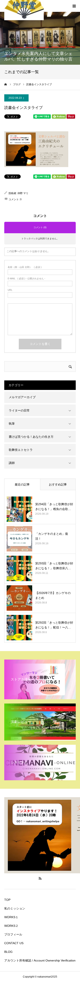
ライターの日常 (19, 410)
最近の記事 (22, 484)
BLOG (8, 951)
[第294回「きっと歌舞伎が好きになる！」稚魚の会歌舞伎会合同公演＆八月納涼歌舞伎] (19, 509)
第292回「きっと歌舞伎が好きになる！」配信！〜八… (54, 625)
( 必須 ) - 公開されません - (26, 278)
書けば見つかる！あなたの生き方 (31, 436)
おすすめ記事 (58, 484)
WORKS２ (11, 925)
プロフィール (13, 934)
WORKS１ (11, 917)
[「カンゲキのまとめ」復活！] (19, 538)
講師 (12, 463)
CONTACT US (13, 943)
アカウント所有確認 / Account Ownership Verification (40, 960)
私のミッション (14, 908)
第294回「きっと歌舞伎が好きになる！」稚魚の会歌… (54, 506)
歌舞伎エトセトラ (21, 449)
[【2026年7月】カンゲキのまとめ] (19, 598)
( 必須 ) (25, 267)
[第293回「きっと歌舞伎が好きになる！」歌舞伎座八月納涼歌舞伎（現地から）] (19, 568)
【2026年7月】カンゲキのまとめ (53, 595)
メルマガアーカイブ (22, 397)
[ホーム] (5, 84)
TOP (7, 899)
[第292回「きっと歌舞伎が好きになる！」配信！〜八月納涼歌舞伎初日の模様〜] (19, 627)
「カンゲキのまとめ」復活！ (51, 536)
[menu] (74, 6)
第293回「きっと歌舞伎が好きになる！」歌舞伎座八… (54, 566)
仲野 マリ (22, 193)
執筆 (12, 423)
